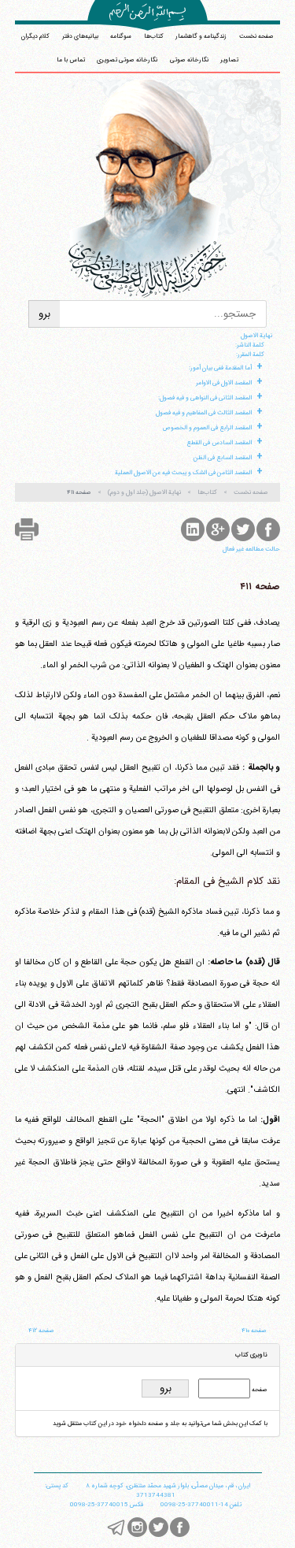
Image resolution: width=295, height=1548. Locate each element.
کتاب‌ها (154, 36)
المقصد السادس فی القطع (219, 442)
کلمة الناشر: (249, 345)
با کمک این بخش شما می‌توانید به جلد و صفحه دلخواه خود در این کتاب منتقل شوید (160, 1423)
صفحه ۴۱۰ (254, 1330)
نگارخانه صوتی (189, 60)
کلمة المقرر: (250, 354)
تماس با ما (71, 60)
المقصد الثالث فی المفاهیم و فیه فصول (204, 413)
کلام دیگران (35, 36)
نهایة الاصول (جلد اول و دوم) (144, 492)
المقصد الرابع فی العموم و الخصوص (207, 427)
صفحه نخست (256, 36)
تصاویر (229, 60)
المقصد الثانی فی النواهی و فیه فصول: (205, 398)
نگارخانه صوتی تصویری (127, 60)
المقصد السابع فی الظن (223, 457)
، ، (168, 1485)
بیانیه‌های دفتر (80, 36)
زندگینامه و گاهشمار (201, 36)
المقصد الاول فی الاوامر (224, 383)
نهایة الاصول (256, 335)
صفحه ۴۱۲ (41, 1330)
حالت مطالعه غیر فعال (251, 549)
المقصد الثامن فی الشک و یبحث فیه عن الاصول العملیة (183, 472)
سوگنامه (120, 36)
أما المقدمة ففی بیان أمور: (220, 368)
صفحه (258, 1389)
